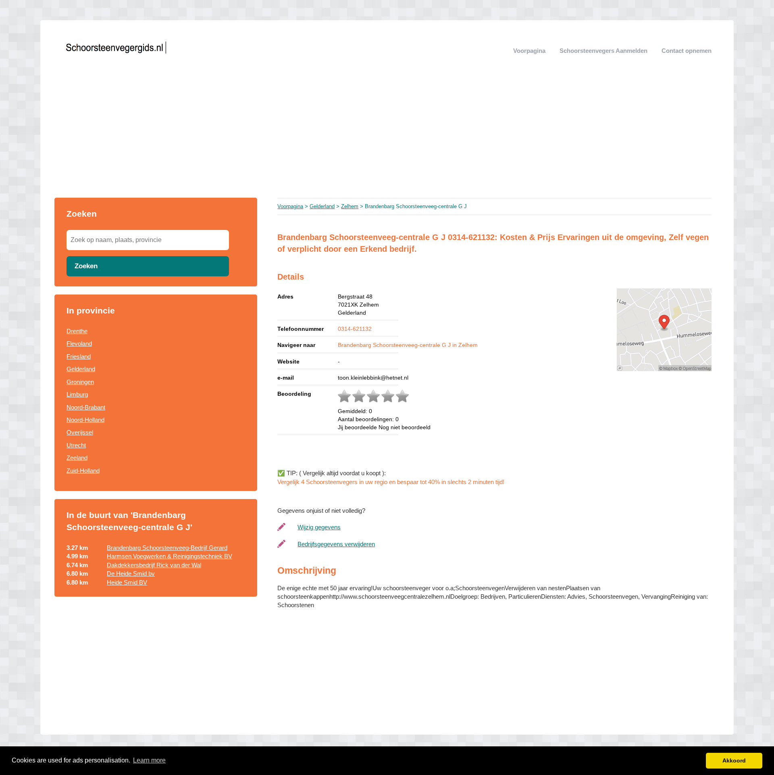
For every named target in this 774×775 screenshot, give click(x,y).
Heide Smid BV (127, 582)
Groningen (80, 381)
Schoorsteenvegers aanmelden (603, 50)
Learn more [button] (149, 760)
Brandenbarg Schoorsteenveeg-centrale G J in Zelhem (408, 345)
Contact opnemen (687, 50)
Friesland (79, 356)
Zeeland (77, 457)
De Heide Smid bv (131, 573)
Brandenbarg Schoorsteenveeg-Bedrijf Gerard (167, 547)
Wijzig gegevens (319, 527)
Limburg (77, 394)
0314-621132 (355, 329)
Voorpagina (529, 50)
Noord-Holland (85, 419)
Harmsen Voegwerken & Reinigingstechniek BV (169, 556)
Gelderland (81, 369)
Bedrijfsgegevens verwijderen (336, 544)
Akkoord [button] (734, 760)
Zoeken (86, 265)
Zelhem (349, 206)
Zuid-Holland (83, 470)
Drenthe (77, 331)
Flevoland (79, 343)
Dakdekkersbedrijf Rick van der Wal (154, 565)
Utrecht (76, 445)
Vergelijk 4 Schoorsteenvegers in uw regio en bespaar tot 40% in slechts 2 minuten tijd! (390, 481)
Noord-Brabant (86, 407)
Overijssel (80, 432)
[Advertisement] (387, 137)
